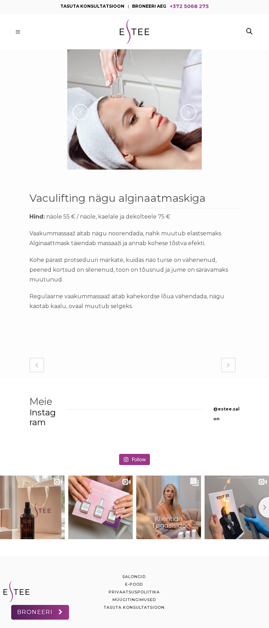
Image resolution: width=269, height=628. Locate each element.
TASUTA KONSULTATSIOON (92, 5)
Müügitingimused (134, 599)
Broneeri (35, 612)
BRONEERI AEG (149, 5)
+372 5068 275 (189, 5)
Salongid (134, 576)
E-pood (134, 584)
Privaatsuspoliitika (134, 592)
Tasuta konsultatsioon (134, 607)
